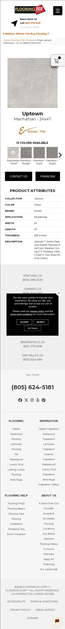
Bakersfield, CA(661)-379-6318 (32, 344)
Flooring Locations (48, 526)
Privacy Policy (20, 609)
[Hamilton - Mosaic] (26, 152)
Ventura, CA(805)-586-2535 (32, 277)
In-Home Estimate (49, 552)
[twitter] (26, 400)
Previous (5, 153)
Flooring (15, 40)
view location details (29, 27)
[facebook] (20, 400)
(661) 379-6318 (32, 23)
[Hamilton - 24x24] (52, 152)
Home (6, 40)
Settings (33, 328)
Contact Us (18, 176)
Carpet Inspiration (48, 428)
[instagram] (32, 400)
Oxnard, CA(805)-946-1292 (32, 291)
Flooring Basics (16, 508)
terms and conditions (21, 314)
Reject (41, 322)
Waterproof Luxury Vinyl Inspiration (49, 469)
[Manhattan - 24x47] (13, 152)
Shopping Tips (16, 529)
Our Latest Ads (49, 569)
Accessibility (16, 601)
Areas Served (45, 609)
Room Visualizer (16, 534)
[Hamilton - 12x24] (39, 152)
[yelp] (38, 400)
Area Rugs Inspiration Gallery (48, 482)
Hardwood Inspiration (49, 437)
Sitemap (32, 618)
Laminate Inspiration (49, 447)
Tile (22, 40)
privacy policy (37, 311)
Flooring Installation (16, 521)
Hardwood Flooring (16, 437)
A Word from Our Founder (49, 506)
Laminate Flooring (16, 447)
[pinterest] (43, 400)
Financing (47, 176)
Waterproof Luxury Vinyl (16, 462)
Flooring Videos (49, 543)
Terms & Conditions (44, 601)
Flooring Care (16, 513)
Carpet (16, 428)
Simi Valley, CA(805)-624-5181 (32, 357)
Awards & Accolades (49, 516)
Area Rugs (16, 479)
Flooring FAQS (16, 503)
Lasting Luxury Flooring (16, 472)
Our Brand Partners (49, 536)
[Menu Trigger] (57, 10)
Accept (24, 322)
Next (60, 153)
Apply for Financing (48, 562)
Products (30, 40)
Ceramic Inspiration (49, 457)
